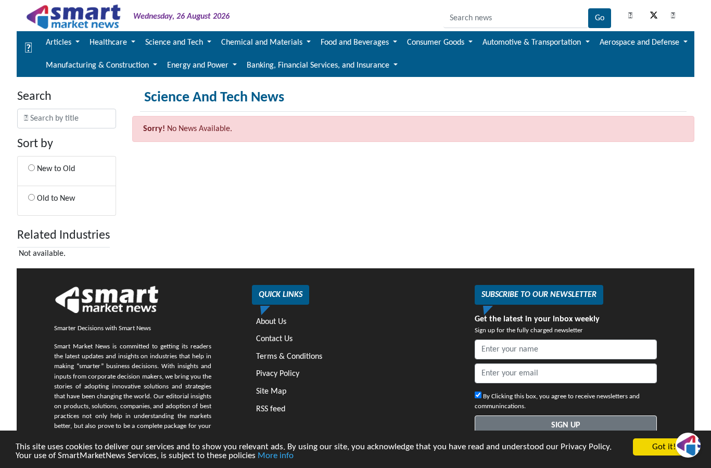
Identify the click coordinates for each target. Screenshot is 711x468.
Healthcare (109, 42)
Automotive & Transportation (533, 42)
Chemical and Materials (262, 42)
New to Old (55, 169)
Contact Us (274, 339)
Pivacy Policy (277, 374)
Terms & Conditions (289, 357)
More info (276, 455)
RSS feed (270, 409)
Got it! (664, 447)
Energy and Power (199, 65)
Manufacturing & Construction (98, 65)
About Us (271, 322)
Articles (59, 42)
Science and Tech (175, 42)
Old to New (55, 198)
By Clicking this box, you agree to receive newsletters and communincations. (557, 401)
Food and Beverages (356, 42)
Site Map (271, 391)
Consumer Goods (436, 42)
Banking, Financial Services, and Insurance (319, 65)
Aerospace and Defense (640, 42)
